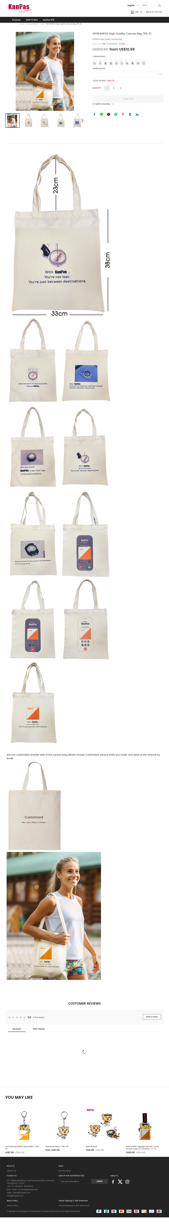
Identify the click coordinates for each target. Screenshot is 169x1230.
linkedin (137, 114)
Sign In (148, 12)
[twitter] (120, 1182)
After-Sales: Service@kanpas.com (22, 1189)
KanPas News (65, 1170)
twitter (109, 114)
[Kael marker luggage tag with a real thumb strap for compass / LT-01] (144, 1126)
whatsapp (116, 114)
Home (22, 24)
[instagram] (127, 1182)
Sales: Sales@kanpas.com (19, 1192)
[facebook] (113, 1182)
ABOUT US (11, 1170)
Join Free (158, 12)
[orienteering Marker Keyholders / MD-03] (23, 1126)
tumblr (130, 114)
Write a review (152, 1017)
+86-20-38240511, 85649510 (20, 1186)
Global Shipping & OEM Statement (73, 1200)
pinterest (123, 114)
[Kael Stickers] (104, 1126)
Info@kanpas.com (15, 1195)
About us (11, 1166)
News (61, 1166)
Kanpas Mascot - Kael (35, 24)
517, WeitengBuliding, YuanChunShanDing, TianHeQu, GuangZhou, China (31, 1182)
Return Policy (12, 1200)
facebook (94, 114)
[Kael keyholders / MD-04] (64, 1126)
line (102, 114)
